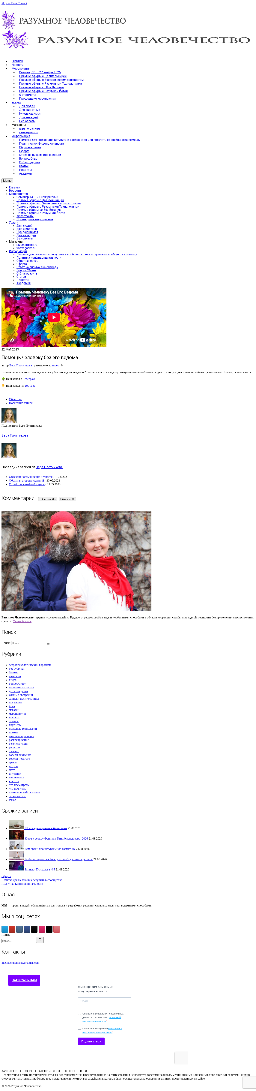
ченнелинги (16, 777)
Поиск (5, 934)
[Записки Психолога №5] (17, 869)
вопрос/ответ (17, 683)
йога (12, 706)
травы (13, 762)
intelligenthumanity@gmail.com (20, 962)
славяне (14, 751)
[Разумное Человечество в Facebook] (27, 929)
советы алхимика (20, 754)
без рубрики (17, 668)
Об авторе (15, 399)
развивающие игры (21, 736)
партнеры (15, 724)
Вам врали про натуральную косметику (50, 848)
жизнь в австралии (21, 694)
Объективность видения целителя (30, 476)
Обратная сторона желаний (26, 480)
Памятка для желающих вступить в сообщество (31, 880)
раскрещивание (19, 739)
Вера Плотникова (20, 365)
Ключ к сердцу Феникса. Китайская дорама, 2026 (56, 838)
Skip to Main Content (14, 3)
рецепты (14, 747)
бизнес (13, 672)
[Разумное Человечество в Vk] (19, 929)
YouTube (29, 385)
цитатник (15, 773)
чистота (14, 781)
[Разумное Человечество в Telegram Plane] (4, 929)
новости (14, 717)
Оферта (6, 876)
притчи (13, 732)
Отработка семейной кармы (27, 484)
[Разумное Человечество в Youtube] (12, 929)
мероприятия (17, 713)
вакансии (15, 676)
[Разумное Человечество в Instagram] (42, 929)
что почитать (17, 788)
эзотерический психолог (24, 792)
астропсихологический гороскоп (30, 664)
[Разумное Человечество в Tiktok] (34, 929)
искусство (15, 702)
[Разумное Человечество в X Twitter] (49, 929)
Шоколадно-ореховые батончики (46, 828)
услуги (13, 766)
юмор (12, 799)
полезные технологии (23, 728)
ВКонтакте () (47, 499)
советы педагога (19, 758)
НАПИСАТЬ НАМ (24, 980)
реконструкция (18, 743)
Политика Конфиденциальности (22, 883)
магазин (14, 709)
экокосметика (17, 796)
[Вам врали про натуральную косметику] (17, 848)
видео (55, 365)
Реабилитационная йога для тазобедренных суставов (59, 859)
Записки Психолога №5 (40, 869)
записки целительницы (24, 698)
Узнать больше (22, 621)
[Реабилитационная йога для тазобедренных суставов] (17, 859)
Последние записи (21, 402)
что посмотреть (19, 784)
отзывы (14, 721)
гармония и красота (21, 687)
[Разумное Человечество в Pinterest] (56, 929)
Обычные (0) (67, 499)
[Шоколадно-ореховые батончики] (17, 828)
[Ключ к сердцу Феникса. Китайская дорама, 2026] (17, 838)
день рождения (18, 691)
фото (12, 769)
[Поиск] (40, 940)
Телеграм (28, 378)
